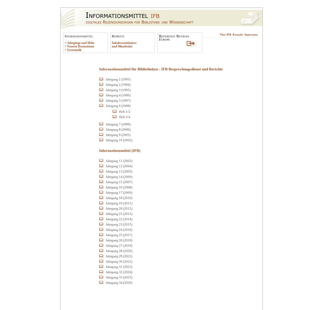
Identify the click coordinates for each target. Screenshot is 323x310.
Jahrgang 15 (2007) (119, 182)
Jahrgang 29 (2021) (119, 256)
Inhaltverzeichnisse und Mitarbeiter (124, 44)
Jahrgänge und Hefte (80, 43)
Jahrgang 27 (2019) (119, 245)
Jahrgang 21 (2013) (119, 214)
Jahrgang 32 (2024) (119, 272)
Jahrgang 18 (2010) (119, 198)
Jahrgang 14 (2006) (119, 177)
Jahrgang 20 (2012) (119, 208)
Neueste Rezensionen (80, 46)
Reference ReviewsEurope (174, 37)
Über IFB (225, 34)
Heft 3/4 (124, 117)
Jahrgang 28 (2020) (119, 251)
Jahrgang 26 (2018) (119, 240)
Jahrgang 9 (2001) (118, 135)
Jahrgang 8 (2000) (118, 129)
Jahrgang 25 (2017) (119, 235)
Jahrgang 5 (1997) (118, 100)
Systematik (74, 50)
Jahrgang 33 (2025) (119, 277)
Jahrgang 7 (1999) (118, 124)
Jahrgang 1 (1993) (118, 79)
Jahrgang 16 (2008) (119, 187)
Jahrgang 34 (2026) (119, 283)
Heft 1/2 (124, 112)
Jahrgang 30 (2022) (119, 261)
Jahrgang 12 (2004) (119, 166)
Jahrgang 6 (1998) (118, 106)
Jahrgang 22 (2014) (119, 219)
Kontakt (238, 34)
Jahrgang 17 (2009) (119, 192)
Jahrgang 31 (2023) (119, 267)
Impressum (251, 34)
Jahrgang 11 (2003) (119, 161)
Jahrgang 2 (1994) (118, 85)
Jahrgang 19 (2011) (119, 203)
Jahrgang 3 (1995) (118, 90)
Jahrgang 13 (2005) (119, 171)
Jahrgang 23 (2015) (119, 224)
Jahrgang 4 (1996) (118, 95)
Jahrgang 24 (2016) (119, 230)
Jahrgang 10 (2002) (119, 140)
